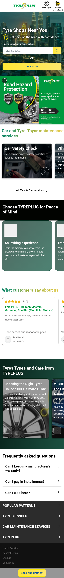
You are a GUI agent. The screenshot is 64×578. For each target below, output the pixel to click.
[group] (32, 100)
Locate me (32, 66)
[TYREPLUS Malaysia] (24, 6)
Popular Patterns (19, 505)
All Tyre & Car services (30, 190)
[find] (57, 50)
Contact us (8, 562)
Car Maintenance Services (26, 526)
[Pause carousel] (4, 80)
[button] (5, 100)
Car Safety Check (21, 148)
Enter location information (18, 44)
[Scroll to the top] (55, 571)
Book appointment (32, 573)
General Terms (10, 553)
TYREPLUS (11, 537)
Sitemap (7, 557)
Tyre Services (15, 516)
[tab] (22, 120)
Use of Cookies (10, 548)
